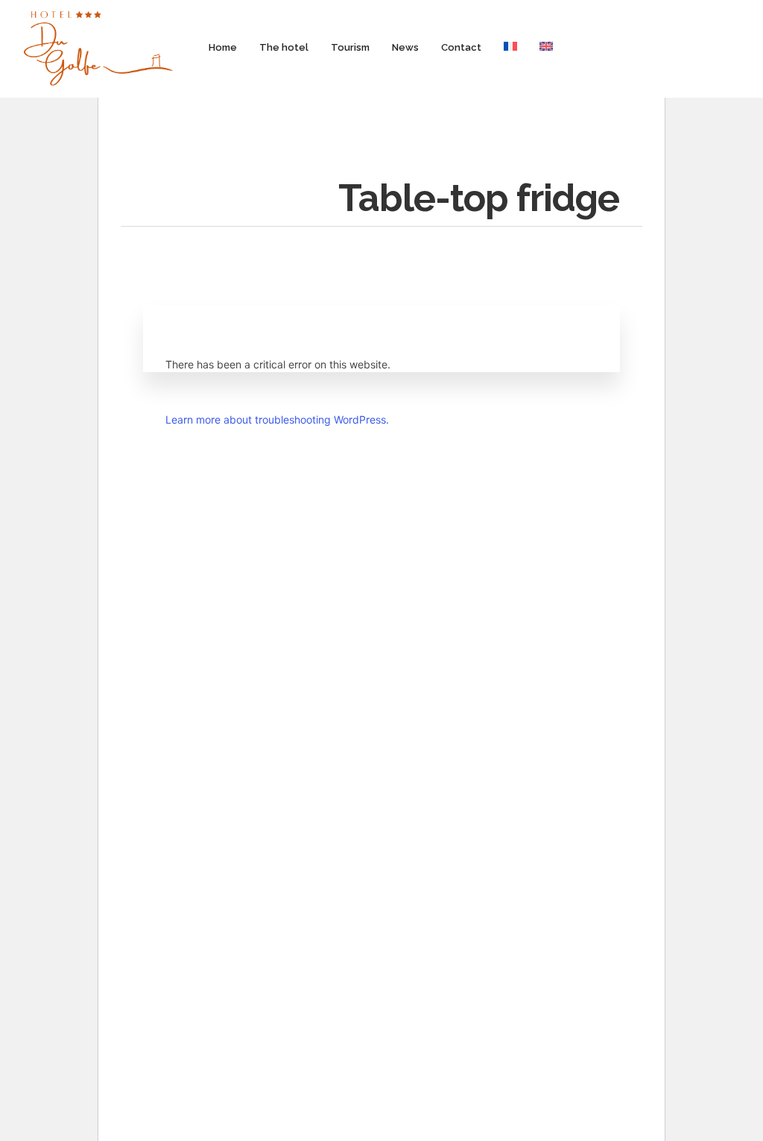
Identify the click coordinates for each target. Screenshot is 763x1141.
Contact (461, 47)
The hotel (283, 47)
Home (223, 47)
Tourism (350, 47)
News (405, 47)
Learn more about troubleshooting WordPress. (277, 419)
